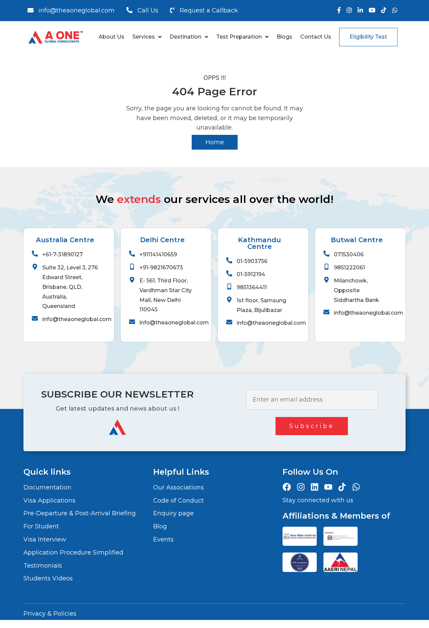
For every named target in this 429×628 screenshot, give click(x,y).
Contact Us (315, 37)
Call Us (147, 10)
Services (143, 37)
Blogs (284, 37)
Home (214, 142)
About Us (111, 37)
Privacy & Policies (49, 613)
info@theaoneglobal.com (77, 10)
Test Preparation (239, 37)
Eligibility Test (368, 37)
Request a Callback (209, 10)
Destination (185, 37)
